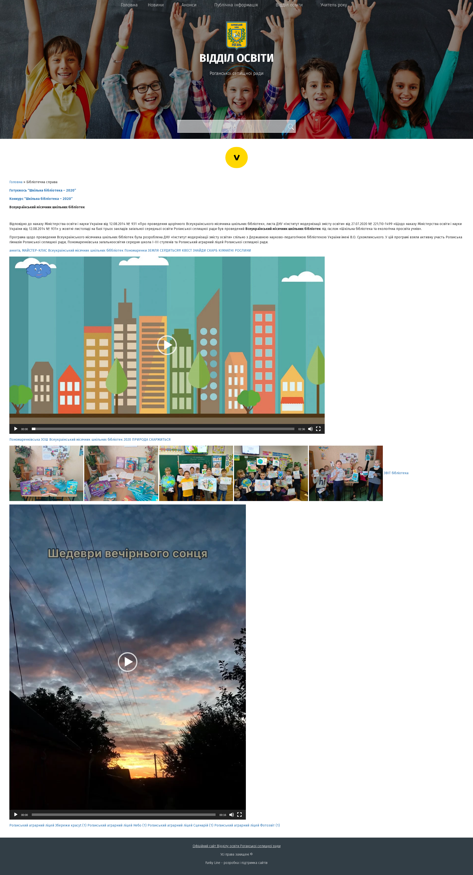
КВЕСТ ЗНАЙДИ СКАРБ (200, 250)
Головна (129, 5)
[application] (167, 345)
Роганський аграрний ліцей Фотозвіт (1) (247, 825)
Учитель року (334, 5)
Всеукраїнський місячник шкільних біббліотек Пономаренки (97, 250)
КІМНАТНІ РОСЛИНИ (235, 250)
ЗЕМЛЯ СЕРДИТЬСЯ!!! (164, 250)
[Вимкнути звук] (310, 428)
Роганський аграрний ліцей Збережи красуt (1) (47, 825)
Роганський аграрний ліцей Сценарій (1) (180, 825)
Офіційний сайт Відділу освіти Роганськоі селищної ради (237, 846)
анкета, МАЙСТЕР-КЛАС (28, 250)
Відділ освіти (289, 5)
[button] (167, 345)
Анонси (189, 5)
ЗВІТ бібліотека (396, 473)
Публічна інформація (236, 5)
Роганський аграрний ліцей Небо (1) (117, 825)
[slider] (163, 429)
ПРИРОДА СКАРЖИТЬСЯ (151, 440)
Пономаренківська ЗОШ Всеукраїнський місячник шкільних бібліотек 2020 (70, 440)
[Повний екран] (318, 428)
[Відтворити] (15, 428)
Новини (156, 5)
